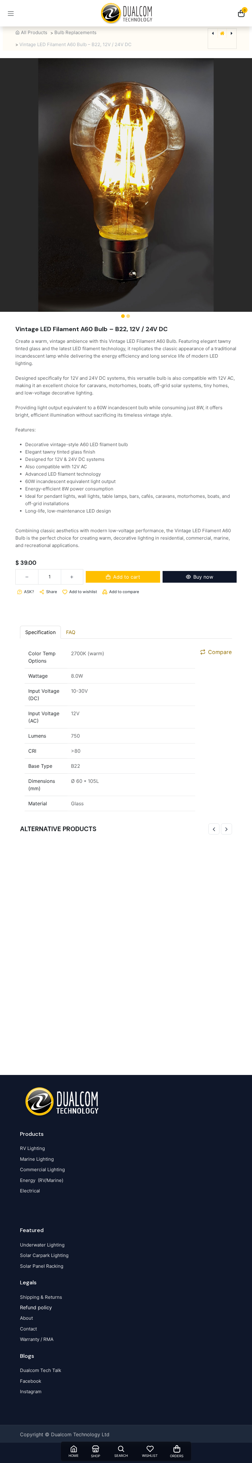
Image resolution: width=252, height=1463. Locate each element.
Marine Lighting (37, 1159)
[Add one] (72, 577)
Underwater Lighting (42, 1245)
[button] (18, 185)
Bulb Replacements (75, 32)
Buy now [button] (203, 577)
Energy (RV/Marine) (41, 1180)
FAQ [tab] (70, 632)
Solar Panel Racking (41, 1266)
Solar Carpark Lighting (44, 1255)
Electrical (30, 1191)
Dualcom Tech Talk (40, 1370)
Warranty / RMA (36, 1339)
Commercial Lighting (42, 1169)
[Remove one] (27, 577)
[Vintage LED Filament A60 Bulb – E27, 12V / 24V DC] (126, 947)
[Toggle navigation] (11, 13)
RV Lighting (32, 1148)
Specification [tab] (40, 632)
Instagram (30, 1391)
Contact (28, 1329)
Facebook (30, 1381)
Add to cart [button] (126, 577)
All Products (34, 32)
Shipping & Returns (41, 1297)
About (26, 1318)
